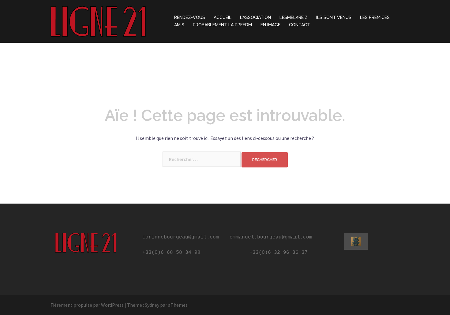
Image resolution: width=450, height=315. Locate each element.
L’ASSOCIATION (255, 17)
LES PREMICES (375, 17)
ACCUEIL (222, 17)
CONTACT (299, 24)
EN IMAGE (270, 24)
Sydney (152, 305)
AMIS (179, 24)
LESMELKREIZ (293, 17)
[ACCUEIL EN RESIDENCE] (98, 21)
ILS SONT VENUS (333, 17)
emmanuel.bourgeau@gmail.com (271, 237)
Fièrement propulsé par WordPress (87, 305)
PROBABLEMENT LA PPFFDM (222, 24)
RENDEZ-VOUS (189, 17)
